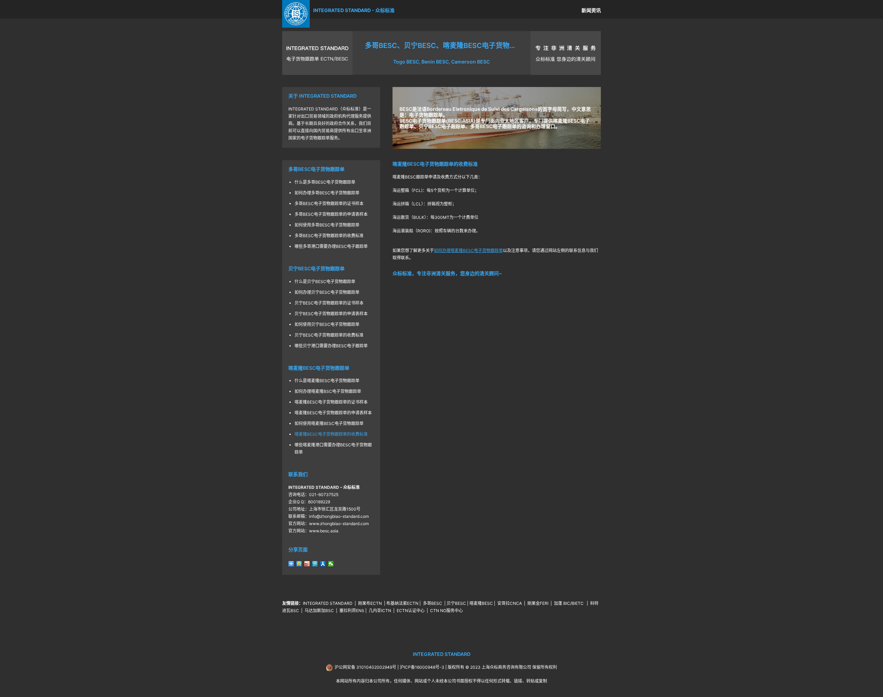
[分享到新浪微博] (307, 564)
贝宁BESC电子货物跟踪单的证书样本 (329, 303)
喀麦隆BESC (481, 603)
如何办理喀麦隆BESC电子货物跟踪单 (468, 250)
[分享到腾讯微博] (315, 564)
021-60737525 (323, 494)
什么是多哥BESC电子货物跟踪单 (325, 182)
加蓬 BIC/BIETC (569, 603)
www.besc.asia (323, 530)
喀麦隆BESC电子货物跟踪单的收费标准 (331, 434)
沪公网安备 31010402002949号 (365, 667)
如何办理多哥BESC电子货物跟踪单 (327, 192)
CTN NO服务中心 (446, 610)
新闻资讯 (591, 10)
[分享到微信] (331, 564)
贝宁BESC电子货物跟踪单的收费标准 (329, 335)
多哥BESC (432, 603)
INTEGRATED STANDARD (328, 603)
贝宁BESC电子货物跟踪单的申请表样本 (331, 313)
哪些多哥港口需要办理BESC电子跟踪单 (331, 246)
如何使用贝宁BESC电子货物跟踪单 (327, 324)
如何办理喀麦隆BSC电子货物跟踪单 (328, 391)
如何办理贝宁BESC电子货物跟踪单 (327, 292)
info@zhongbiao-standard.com (339, 516)
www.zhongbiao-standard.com (339, 523)
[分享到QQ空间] (299, 564)
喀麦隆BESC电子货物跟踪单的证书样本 (331, 402)
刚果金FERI (537, 603)
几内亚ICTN (380, 610)
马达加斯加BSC (319, 610)
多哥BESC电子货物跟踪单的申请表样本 (331, 214)
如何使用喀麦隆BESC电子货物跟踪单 (329, 423)
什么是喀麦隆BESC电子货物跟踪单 (327, 380)
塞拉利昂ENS (351, 610)
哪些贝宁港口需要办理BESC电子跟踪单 (331, 345)
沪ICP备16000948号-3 (422, 667)
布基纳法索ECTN (402, 603)
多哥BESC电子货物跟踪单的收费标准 (329, 235)
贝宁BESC (456, 603)
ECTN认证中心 (411, 610)
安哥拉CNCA (509, 603)
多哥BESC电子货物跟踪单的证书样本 (329, 203)
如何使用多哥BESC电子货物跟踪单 (327, 225)
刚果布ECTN (370, 603)
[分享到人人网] (323, 564)
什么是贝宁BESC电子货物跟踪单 (325, 281)
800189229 (319, 501)
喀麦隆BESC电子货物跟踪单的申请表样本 (333, 412)
